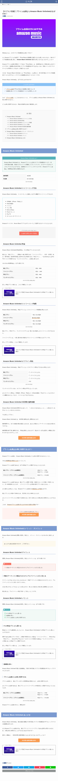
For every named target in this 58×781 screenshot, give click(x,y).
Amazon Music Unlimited (13, 116)
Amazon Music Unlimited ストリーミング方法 (21, 118)
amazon (9, 763)
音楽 (4, 16)
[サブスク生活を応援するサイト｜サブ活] (29, 1)
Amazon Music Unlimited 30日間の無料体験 (20, 126)
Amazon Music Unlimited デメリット (19, 133)
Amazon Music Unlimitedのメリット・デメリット (20, 131)
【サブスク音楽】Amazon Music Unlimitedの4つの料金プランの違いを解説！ (35, 293)
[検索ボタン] (56, 1)
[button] (7, 767)
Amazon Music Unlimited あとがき (16, 138)
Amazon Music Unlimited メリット (18, 135)
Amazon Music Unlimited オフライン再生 (20, 124)
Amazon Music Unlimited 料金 (17, 120)
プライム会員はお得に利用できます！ (17, 129)
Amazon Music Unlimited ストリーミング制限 (21, 122)
